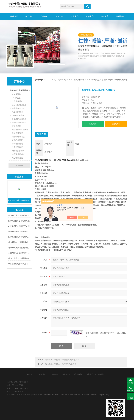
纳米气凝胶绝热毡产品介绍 (19, 226)
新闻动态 (59, 16)
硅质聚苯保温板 (18, 154)
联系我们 (120, 16)
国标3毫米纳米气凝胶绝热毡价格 (19, 200)
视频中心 (90, 16)
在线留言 (105, 16)
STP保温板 (16, 98)
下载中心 (89, 374)
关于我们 (29, 16)
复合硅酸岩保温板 (19, 105)
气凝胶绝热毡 (17, 112)
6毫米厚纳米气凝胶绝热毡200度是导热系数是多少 (19, 242)
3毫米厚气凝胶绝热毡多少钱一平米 (19, 215)
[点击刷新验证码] (76, 332)
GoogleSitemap (103, 395)
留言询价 (116, 124)
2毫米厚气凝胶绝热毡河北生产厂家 (19, 248)
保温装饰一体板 (18, 108)
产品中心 (44, 16)
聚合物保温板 (17, 158)
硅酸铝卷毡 (16, 126)
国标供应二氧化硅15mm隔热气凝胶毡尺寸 (62, 360)
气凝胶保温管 (17, 101)
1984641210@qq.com (20, 388)
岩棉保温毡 (16, 94)
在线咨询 (93, 124)
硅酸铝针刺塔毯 (18, 137)
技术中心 (75, 16)
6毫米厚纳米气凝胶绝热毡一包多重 (19, 232)
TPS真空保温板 (18, 115)
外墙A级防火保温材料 (19, 90)
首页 (55, 80)
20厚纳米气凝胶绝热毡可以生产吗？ (19, 253)
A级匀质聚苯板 (18, 151)
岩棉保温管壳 (17, 144)
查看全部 (19, 166)
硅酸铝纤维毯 (17, 133)
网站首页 (14, 16)
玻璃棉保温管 (17, 140)
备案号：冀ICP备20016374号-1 (56, 395)
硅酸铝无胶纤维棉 (19, 123)
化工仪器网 (92, 395)
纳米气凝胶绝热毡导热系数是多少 (19, 237)
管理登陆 (73, 395)
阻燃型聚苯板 (17, 147)
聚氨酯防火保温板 (19, 119)
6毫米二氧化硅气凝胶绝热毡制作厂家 (19, 258)
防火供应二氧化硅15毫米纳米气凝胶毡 (60, 364)
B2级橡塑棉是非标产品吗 (18, 264)
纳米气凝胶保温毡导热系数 (19, 221)
